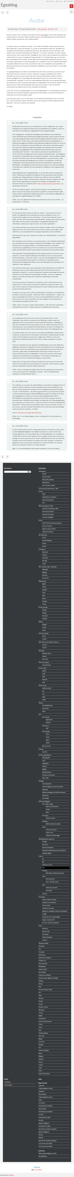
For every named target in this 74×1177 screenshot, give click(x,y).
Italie (43, 595)
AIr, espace (45, 815)
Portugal (44, 601)
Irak (43, 691)
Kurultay (41, 1114)
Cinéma (41, 1065)
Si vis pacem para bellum (45, 1143)
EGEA (40, 1100)
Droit (43, 760)
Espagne (44, 589)
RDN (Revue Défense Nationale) (55, 873)
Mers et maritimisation (52, 806)
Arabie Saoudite (46, 688)
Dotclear (11, 1175)
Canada (44, 656)
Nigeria (41, 1039)
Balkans (41, 622)
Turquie (44, 647)
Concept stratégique (47, 517)
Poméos (41, 1135)
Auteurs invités (43, 969)
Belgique (44, 572)
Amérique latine (46, 653)
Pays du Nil (45, 708)
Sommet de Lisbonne (48, 511)
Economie (41, 1042)
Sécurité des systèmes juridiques (47, 1129)
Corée (47, 737)
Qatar (43, 697)
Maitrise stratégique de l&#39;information (54, 792)
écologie (44, 841)
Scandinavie (42, 549)
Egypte (44, 671)
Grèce (43, 592)
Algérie (44, 584)
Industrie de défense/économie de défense (54, 850)
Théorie (44, 474)
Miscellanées (42, 966)
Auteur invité (45, 931)
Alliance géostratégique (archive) (47, 1153)
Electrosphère (42, 1094)
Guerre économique (47, 847)
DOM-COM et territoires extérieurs (52, 523)
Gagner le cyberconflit (48, 920)
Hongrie (44, 610)
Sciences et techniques (48, 775)
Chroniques (45, 934)
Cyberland (41, 1085)
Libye (43, 676)
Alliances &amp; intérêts (49, 529)
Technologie (45, 798)
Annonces (45, 928)
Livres (43, 876)
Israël (43, 673)
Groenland (45, 558)
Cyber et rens (49, 832)
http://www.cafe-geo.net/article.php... (30, 412)
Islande (44, 546)
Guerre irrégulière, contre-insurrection (52, 786)
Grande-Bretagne (47, 540)
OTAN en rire (42, 960)
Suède (44, 563)
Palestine (44, 679)
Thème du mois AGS (51, 887)
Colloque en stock (47, 865)
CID (40, 949)
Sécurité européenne (48, 500)
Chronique (41, 952)
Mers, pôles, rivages (47, 804)
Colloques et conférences (49, 902)
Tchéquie (44, 618)
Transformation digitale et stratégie (48, 978)
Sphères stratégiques (44, 801)
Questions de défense (45, 975)
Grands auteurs (46, 476)
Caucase (44, 644)
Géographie (45, 763)
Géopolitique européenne (49, 497)
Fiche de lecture (50, 879)
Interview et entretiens (45, 958)
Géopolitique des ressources (46, 839)
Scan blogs (49, 890)
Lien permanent (42, 29)
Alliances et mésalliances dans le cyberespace (54, 911)
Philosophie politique (48, 479)
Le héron (44, 940)
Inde (47, 728)
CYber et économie (51, 829)
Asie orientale (46, 731)
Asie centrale (45, 717)
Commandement (47, 783)
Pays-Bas (44, 575)
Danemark (45, 552)
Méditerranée (42, 581)
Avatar (39, 35)
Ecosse (44, 537)
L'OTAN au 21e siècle (48, 908)
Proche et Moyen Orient (45, 989)
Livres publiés (8, 1085)
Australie (44, 752)
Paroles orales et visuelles (49, 899)
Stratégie (41, 781)
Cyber (43, 827)
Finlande (44, 555)
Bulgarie (44, 624)
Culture (52, 29)
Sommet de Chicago (47, 514)
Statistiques (42, 955)
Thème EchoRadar (47, 937)
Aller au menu (59, 1)
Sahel (43, 711)
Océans (48, 809)
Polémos (41, 1137)
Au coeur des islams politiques (50, 922)
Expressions (42, 897)
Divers (40, 926)
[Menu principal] (71, 6)
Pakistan (48, 722)
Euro (43, 503)
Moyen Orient (42, 685)
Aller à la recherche (68, 1)
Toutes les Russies (43, 633)
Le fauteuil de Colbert (44, 1117)
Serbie (44, 630)
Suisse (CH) (45, 578)
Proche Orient (42, 668)
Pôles (47, 812)
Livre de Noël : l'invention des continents (2, 12)
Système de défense (47, 532)
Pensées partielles (43, 943)
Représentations (46, 772)
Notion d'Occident (44, 662)
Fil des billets (37, 1169)
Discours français (47, 526)
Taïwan (48, 743)
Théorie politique (43, 1033)
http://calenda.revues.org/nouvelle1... (49, 183)
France (40, 520)
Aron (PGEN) (42, 972)
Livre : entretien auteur (52, 882)
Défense (41, 981)
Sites (43, 885)
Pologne (44, 613)
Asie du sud (45, 726)
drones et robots (50, 818)
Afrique (41, 703)
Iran (43, 694)
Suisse (40, 1027)
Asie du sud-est (46, 746)
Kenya (40, 1053)
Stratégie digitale (46, 853)
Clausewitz (41, 946)
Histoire (44, 766)
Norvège (44, 560)
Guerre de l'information (45, 1021)
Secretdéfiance (43, 1156)
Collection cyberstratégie (53, 835)
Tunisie (44, 604)
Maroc (44, 598)
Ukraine (44, 639)
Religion (44, 769)
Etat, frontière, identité (48, 485)
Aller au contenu (50, 1)
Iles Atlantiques (43, 535)
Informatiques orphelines (46, 1106)
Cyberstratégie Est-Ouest (45, 1088)
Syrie (43, 682)
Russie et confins (43, 1007)
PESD (43, 494)
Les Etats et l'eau (7, 12)
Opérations (45, 795)
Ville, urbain (45, 778)
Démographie (46, 757)
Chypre (44, 587)
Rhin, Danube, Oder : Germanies (48, 567)
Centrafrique (42, 1018)
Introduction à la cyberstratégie (51, 917)
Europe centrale (43, 607)
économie (45, 844)
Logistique (45, 789)
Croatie (44, 627)
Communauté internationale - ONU (48, 488)
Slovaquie (45, 616)
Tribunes (41, 998)
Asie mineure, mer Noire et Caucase (48, 642)
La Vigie (44, 914)
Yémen (44, 699)
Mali (40, 986)
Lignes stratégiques (44, 1123)
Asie (40, 714)
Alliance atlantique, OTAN (46, 506)
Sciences (44, 894)
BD (43, 862)
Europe (41, 491)
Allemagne (45, 569)
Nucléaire (44, 821)
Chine (47, 734)
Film (56, 29)
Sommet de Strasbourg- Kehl (50, 508)
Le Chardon (42, 1103)
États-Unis (41, 1036)
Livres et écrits (46, 905)
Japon (47, 740)
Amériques (41, 651)
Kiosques (44, 870)
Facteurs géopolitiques (45, 755)
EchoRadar (8, 1082)
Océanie (41, 749)
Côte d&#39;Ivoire (47, 705)
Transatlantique (46, 665)
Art (43, 859)
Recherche (8, 468)
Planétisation (45, 482)
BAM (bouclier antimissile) (53, 824)
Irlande (44, 543)
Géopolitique (42, 471)
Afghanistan (49, 719)
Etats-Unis (45, 659)
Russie (44, 636)
